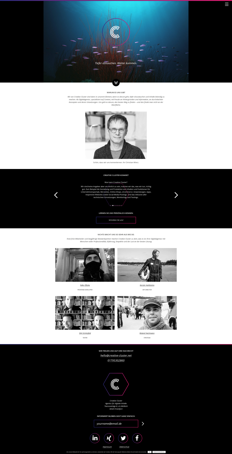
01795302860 (116, 360)
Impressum (107, 447)
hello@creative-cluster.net (116, 355)
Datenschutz (124, 447)
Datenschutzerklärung (159, 452)
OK (149, 452)
